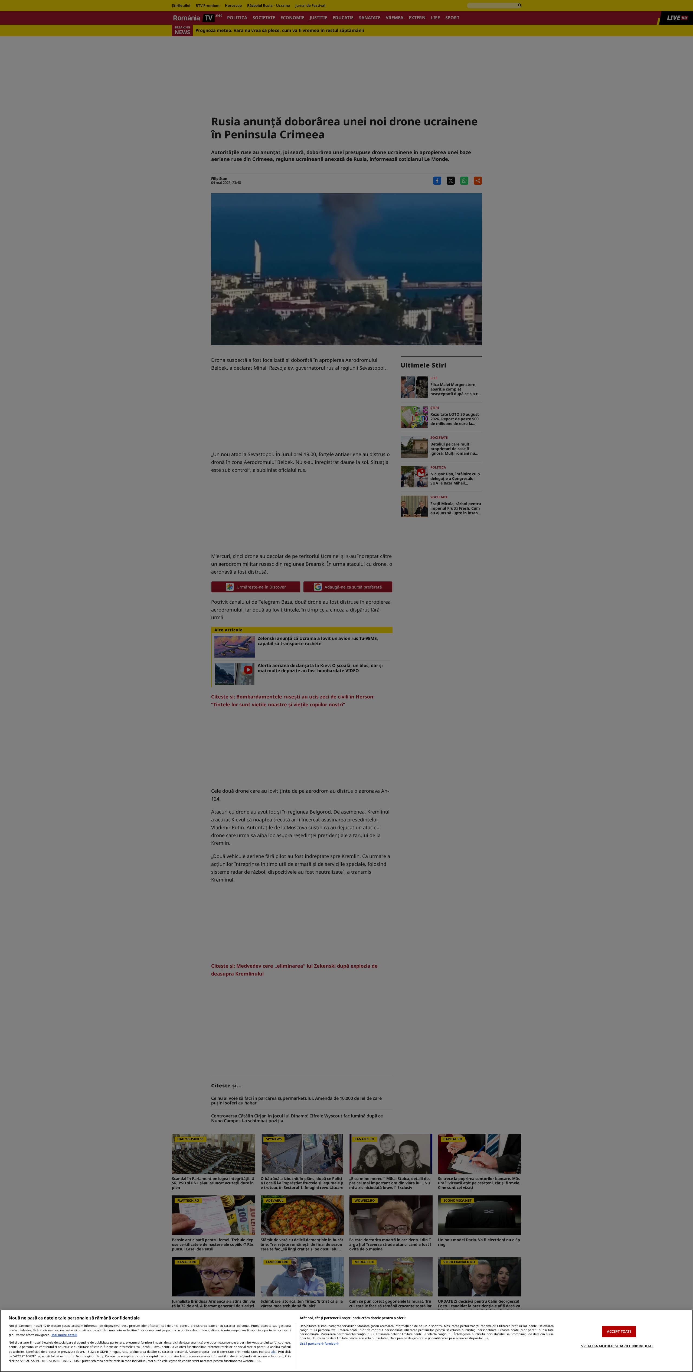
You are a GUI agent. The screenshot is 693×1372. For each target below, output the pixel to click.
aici (273, 1351)
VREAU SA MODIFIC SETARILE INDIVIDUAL (617, 1346)
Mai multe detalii (64, 1335)
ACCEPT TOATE (619, 1331)
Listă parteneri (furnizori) (319, 1343)
